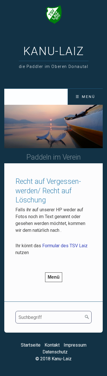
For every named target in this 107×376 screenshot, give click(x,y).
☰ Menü (85, 96)
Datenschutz (55, 352)
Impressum (75, 345)
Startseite (31, 345)
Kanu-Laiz (53, 51)
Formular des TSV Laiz (65, 245)
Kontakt (52, 345)
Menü (54, 277)
